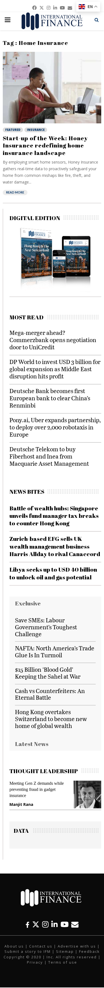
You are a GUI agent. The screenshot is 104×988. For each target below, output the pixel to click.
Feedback (89, 951)
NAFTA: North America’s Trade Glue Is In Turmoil (54, 651)
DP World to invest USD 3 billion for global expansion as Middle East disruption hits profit (54, 369)
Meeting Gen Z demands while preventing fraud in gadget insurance (36, 789)
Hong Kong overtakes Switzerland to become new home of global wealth (51, 719)
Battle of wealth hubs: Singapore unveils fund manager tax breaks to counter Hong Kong (54, 515)
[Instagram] (45, 924)
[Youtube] (64, 924)
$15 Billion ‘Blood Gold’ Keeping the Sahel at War (47, 672)
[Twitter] (35, 924)
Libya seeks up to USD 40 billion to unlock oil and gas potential (53, 573)
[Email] (74, 924)
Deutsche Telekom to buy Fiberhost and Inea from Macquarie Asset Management (49, 456)
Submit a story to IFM (27, 951)
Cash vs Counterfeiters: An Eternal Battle (50, 694)
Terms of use (62, 962)
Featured (13, 130)
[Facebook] (27, 924)
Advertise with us (77, 946)
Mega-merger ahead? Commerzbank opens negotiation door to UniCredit (52, 340)
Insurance (36, 130)
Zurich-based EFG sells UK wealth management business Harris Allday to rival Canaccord (54, 546)
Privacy (35, 962)
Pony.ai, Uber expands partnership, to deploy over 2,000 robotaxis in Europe (55, 427)
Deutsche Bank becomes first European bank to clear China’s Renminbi (49, 398)
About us (14, 946)
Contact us (40, 946)
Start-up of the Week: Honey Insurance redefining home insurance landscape (45, 145)
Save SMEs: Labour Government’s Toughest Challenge (46, 627)
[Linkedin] (54, 924)
